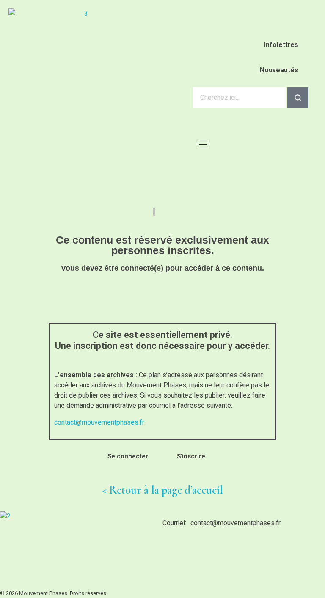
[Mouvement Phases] (82, 53)
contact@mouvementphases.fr (99, 422)
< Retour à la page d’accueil (162, 490)
